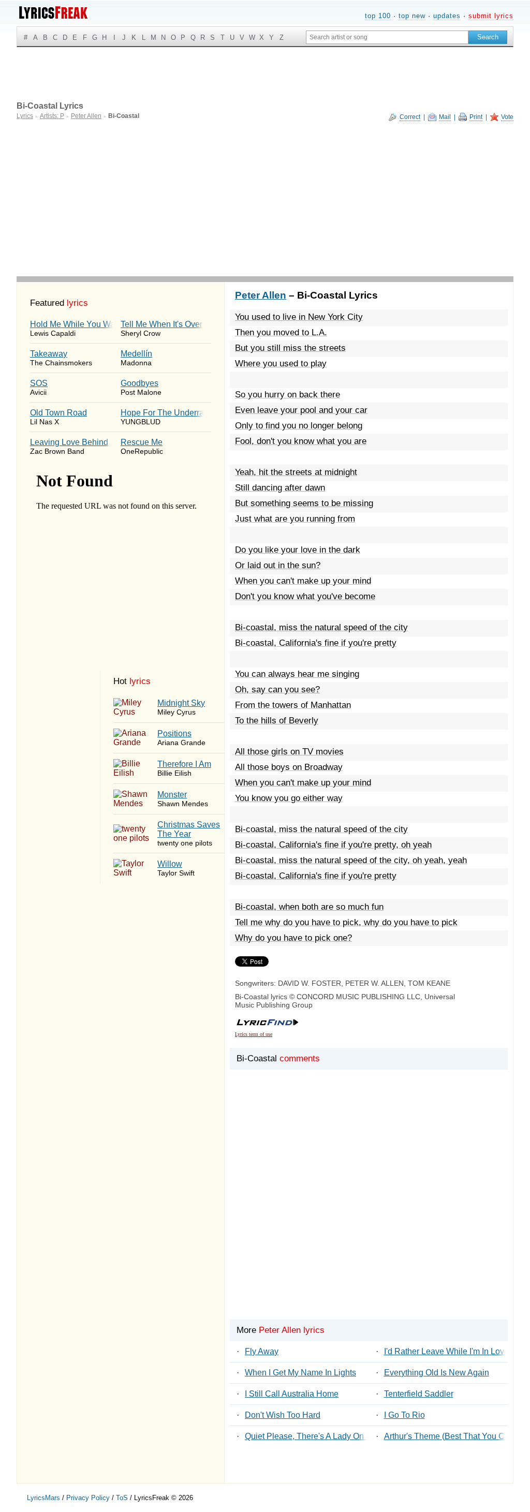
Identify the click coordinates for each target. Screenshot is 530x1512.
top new (412, 16)
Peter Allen (260, 295)
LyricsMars (43, 1498)
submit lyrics (490, 16)
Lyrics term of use (253, 1034)
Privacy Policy (88, 1498)
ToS (122, 1498)
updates (447, 16)
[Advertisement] (265, 198)
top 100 (378, 16)
